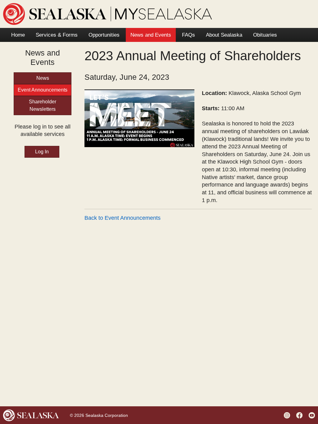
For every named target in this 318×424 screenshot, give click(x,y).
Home (18, 35)
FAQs (188, 35)
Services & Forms (57, 35)
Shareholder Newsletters (42, 105)
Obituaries (265, 35)
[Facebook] (300, 415)
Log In (42, 151)
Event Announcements (42, 89)
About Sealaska (224, 35)
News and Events (150, 35)
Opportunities (104, 35)
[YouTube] (312, 415)
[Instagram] (288, 415)
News (42, 78)
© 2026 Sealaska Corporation (99, 415)
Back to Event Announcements (122, 218)
